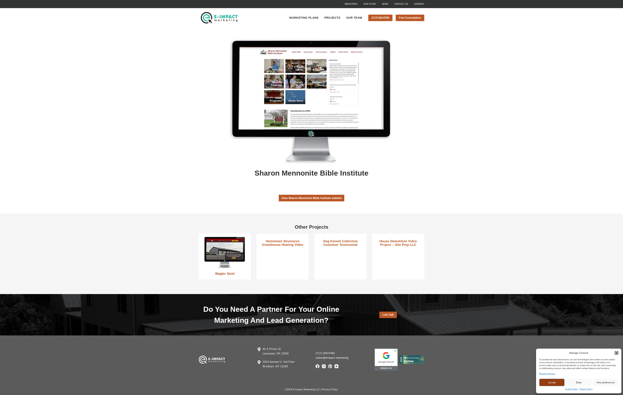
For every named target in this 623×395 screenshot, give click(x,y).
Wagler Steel (225, 273)
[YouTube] (336, 366)
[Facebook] (317, 366)
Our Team (354, 17)
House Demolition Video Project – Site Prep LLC (398, 243)
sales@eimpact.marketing (332, 357)
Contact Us (401, 4)
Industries (351, 4)
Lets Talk (388, 314)
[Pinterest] (330, 366)
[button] (616, 353)
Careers (419, 4)
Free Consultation (410, 17)
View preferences (605, 382)
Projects (332, 17)
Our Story (369, 4)
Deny (579, 382)
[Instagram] (324, 366)
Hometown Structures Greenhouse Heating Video (282, 243)
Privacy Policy (585, 389)
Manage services (547, 374)
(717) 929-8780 (380, 17)
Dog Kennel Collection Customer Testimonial (340, 243)
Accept (552, 382)
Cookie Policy (571, 389)
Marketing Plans (303, 17)
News (385, 4)
